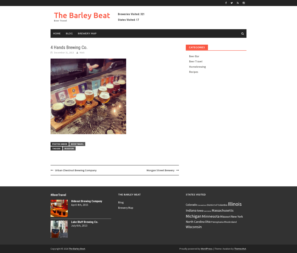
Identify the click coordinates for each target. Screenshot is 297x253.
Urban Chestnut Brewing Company (76, 170)
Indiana (191, 210)
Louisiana (207, 211)
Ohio (208, 222)
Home (57, 33)
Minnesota (211, 216)
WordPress (206, 248)
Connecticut (202, 205)
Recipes (193, 72)
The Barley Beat (82, 15)
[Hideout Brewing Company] (59, 208)
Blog (69, 33)
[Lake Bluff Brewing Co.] (59, 229)
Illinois (235, 204)
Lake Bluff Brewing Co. (84, 222)
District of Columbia (217, 204)
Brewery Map (87, 33)
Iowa (200, 210)
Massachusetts (222, 210)
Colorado (191, 205)
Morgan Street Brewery (160, 170)
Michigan (193, 216)
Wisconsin (194, 226)
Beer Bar (194, 56)
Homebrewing (197, 66)
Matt (82, 52)
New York (237, 216)
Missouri (69, 148)
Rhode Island (230, 222)
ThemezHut (240, 248)
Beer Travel (77, 144)
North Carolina (195, 222)
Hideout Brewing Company (86, 201)
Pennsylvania (217, 222)
